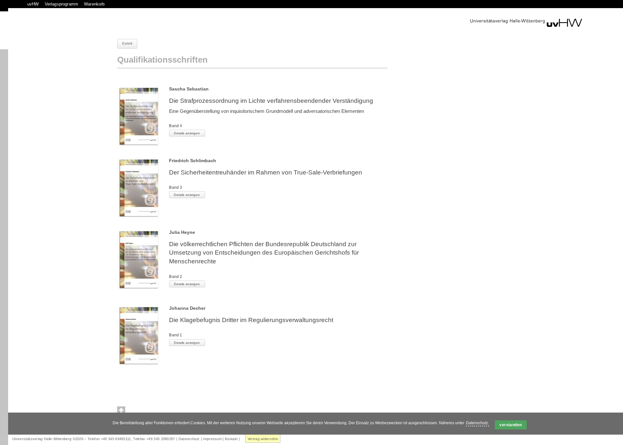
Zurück (127, 43)
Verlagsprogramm (61, 4)
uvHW (33, 4)
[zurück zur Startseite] (526, 23)
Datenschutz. (477, 423)
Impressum (212, 439)
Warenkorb (94, 4)
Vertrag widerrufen (263, 439)
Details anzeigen (187, 133)
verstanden (510, 425)
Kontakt (231, 439)
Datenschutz (189, 439)
